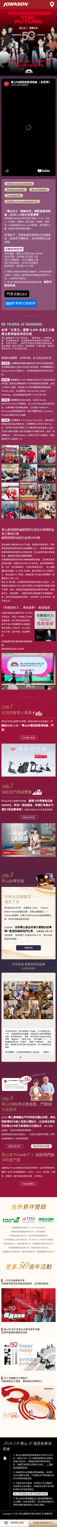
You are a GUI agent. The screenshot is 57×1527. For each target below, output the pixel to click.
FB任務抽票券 (14, 195)
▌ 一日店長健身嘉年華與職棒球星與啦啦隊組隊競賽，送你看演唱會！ (26, 1282)
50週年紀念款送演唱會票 (19, 183)
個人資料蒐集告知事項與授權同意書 (30, 1494)
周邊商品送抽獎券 (16, 189)
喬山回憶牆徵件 (39, 189)
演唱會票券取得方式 (43, 1522)
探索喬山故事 (17, 1522)
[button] (23, 686)
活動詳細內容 (28, 817)
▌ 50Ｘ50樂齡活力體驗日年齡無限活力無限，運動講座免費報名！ (22, 1379)
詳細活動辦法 (28, 1184)
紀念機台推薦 (28, 737)
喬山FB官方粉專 (41, 1146)
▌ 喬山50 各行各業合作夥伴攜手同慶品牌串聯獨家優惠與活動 (20, 1331)
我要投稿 (28, 948)
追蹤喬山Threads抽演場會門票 (22, 201)
